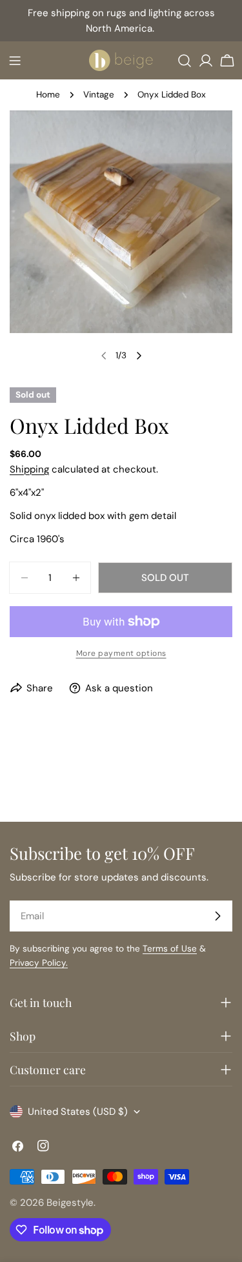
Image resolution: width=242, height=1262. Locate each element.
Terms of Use (170, 948)
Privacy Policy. (39, 962)
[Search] (184, 61)
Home (48, 94)
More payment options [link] (121, 653)
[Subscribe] (217, 916)
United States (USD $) (78, 1111)
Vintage (98, 94)
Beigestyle (70, 1202)
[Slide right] (138, 355)
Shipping (29, 469)
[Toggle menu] (15, 61)
